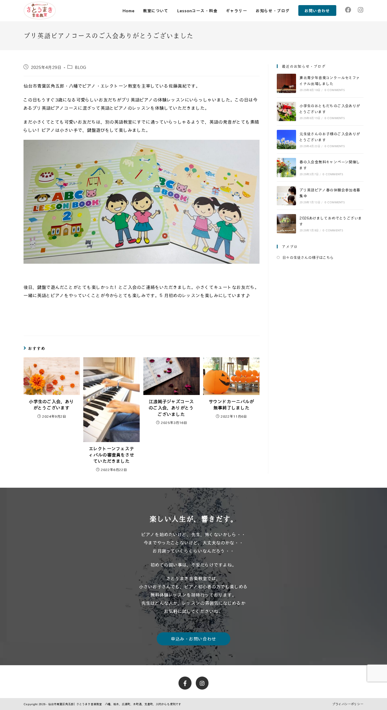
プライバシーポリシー (347, 703)
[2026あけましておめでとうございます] (286, 223)
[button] (193, 638)
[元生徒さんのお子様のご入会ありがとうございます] (286, 139)
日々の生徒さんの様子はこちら (308, 257)
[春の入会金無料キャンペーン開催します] (286, 167)
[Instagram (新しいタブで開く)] (360, 10)
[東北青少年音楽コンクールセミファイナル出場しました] (286, 83)
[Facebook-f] (185, 683)
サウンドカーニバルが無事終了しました (231, 404)
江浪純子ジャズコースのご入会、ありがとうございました (171, 408)
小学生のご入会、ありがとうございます (51, 404)
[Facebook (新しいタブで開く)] (348, 10)
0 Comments (335, 89)
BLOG (80, 67)
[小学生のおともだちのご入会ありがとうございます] (286, 111)
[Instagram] (202, 683)
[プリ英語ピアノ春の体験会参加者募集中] (286, 195)
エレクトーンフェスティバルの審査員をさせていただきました (111, 455)
